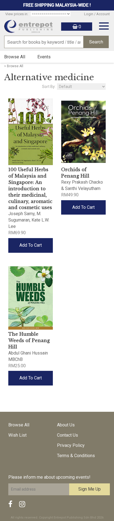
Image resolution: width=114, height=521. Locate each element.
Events (44, 56)
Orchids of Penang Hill (75, 173)
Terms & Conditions (76, 455)
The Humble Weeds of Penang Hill (29, 340)
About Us (66, 425)
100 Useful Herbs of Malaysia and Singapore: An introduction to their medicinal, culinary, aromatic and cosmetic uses (30, 188)
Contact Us (67, 435)
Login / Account (97, 14)
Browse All (14, 56)
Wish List (17, 435)
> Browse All (13, 66)
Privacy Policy (71, 445)
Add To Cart (30, 245)
